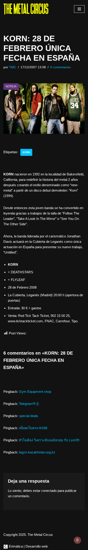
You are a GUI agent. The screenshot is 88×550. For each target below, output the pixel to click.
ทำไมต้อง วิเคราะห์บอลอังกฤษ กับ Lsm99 (49, 440)
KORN (26, 152)
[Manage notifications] (77, 540)
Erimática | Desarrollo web (28, 546)
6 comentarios (60, 67)
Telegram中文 (29, 404)
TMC (12, 67)
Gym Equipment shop (35, 391)
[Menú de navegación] (79, 9)
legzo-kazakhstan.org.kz (37, 452)
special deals (28, 416)
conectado (49, 491)
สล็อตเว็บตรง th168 (33, 428)
